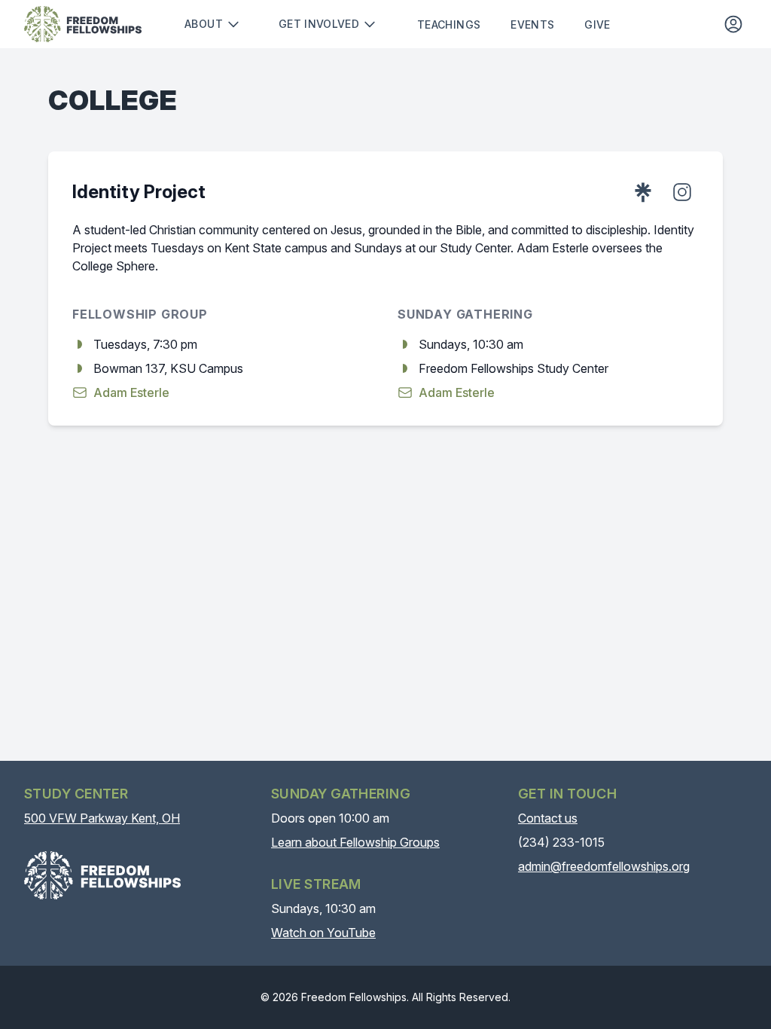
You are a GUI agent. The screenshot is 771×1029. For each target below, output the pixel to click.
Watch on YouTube (323, 932)
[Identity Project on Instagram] (682, 192)
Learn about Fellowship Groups (355, 842)
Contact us (547, 818)
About (203, 23)
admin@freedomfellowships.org (604, 866)
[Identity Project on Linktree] (643, 192)
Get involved (319, 23)
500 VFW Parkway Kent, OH (102, 818)
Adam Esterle (131, 392)
